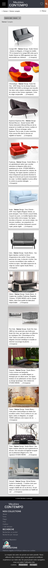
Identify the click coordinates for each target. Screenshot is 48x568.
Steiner (5, 11)
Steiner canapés (14, 11)
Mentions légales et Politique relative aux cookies (19, 550)
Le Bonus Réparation (9, 539)
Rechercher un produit (10, 532)
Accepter (33, 565)
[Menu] (4, 4)
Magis (5, 519)
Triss (4, 521)
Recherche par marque (10, 534)
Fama (4, 516)
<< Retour (43, 11)
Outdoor (5, 524)
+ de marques (7, 526)
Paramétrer (23, 565)
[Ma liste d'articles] (42, 4)
